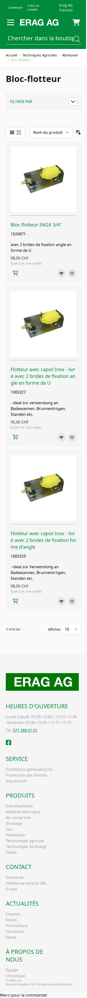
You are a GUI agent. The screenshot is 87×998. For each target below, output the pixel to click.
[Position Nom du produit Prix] (51, 132)
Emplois (13, 914)
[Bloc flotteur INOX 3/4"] (43, 179)
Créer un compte (33, 8)
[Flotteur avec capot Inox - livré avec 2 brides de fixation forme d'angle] (43, 488)
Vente (11, 937)
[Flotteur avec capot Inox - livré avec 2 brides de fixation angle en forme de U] (43, 324)
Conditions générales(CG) (29, 769)
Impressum (16, 781)
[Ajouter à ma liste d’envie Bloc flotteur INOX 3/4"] (61, 273)
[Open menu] (10, 22)
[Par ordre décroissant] (78, 132)
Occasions (15, 931)
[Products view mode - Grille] (19, 132)
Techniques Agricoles (39, 55)
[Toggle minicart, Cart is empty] (76, 22)
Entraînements (19, 806)
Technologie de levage (26, 846)
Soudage (14, 823)
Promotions (17, 925)
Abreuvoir (70, 55)
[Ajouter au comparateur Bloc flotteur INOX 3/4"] (72, 273)
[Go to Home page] (39, 22)
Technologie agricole (25, 840)
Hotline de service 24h (26, 883)
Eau (9, 829)
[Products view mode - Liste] (12, 132)
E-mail (11, 889)
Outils (11, 852)
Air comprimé (18, 817)
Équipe (12, 970)
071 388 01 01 (25, 730)
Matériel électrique (23, 811)
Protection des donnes (26, 775)
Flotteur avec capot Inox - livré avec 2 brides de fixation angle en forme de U (43, 376)
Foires (11, 920)
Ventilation (16, 835)
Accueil (11, 55)
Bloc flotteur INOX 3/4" (36, 224)
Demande (15, 877)
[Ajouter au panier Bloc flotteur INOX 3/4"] (15, 273)
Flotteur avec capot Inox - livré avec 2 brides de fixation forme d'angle (43, 540)
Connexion (15, 8)
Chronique (15, 975)
